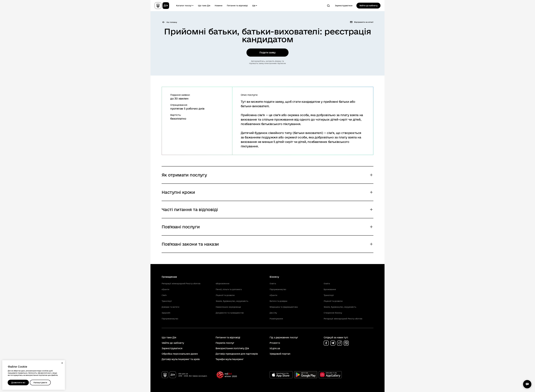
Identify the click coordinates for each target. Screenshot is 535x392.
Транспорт (167, 301)
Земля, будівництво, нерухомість (232, 301)
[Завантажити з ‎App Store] (281, 374)
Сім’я (164, 295)
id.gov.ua (275, 348)
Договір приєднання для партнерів (237, 353)
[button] (62, 363)
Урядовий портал (280, 353)
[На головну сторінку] (162, 5)
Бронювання (330, 289)
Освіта (273, 283)
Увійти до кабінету (368, 5)
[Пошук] (328, 5)
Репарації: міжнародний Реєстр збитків (181, 283)
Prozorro (275, 343)
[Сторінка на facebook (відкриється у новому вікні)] (326, 343)
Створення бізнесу (333, 313)
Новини (218, 5)
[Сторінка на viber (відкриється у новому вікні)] (346, 343)
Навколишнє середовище (228, 307)
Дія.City (273, 313)
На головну (171, 22)
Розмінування (276, 319)
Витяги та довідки (278, 301)
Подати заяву (267, 52)
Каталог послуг (184, 5)
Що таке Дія (204, 5)
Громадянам (169, 276)
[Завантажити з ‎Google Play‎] (305, 374)
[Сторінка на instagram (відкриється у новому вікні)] (339, 343)
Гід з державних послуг (284, 337)
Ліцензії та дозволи (225, 295)
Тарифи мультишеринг (230, 359)
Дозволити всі (18, 382)
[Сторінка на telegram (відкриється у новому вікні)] (332, 343)
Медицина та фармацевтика (284, 307)
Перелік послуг (225, 343)
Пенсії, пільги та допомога (229, 289)
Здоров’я (166, 313)
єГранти (165, 289)
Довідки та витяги (170, 307)
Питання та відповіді (237, 5)
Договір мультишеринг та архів (181, 359)
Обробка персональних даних (180, 353)
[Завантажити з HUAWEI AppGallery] (330, 374)
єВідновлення (222, 283)
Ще (254, 5)
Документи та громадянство (230, 313)
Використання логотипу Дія (232, 348)
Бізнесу (274, 276)
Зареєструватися (343, 5)
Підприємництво (170, 319)
